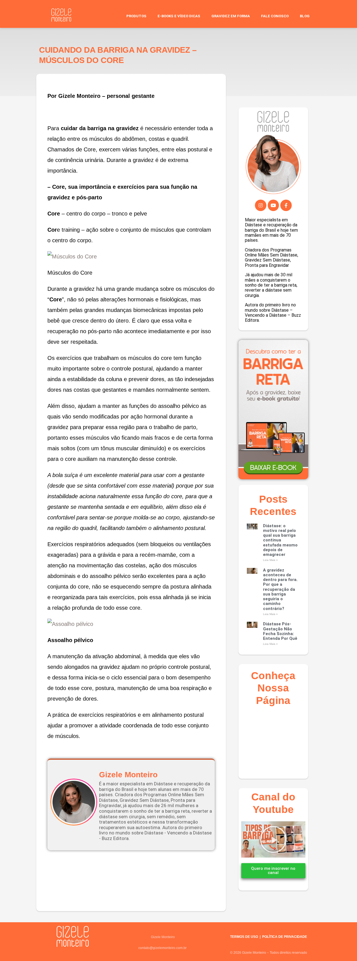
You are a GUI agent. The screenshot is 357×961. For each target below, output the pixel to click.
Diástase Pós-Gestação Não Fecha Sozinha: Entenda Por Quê (280, 631)
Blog (305, 16)
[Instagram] (260, 205)
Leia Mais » (270, 559)
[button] (273, 839)
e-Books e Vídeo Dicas (179, 16)
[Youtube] (273, 205)
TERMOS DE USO (244, 937)
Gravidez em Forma (230, 16)
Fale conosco (275, 16)
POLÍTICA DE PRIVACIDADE (284, 937)
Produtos (136, 16)
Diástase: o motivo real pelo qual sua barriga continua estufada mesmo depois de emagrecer (280, 540)
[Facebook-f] (286, 205)
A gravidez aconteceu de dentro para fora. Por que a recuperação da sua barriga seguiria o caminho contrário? (280, 589)
